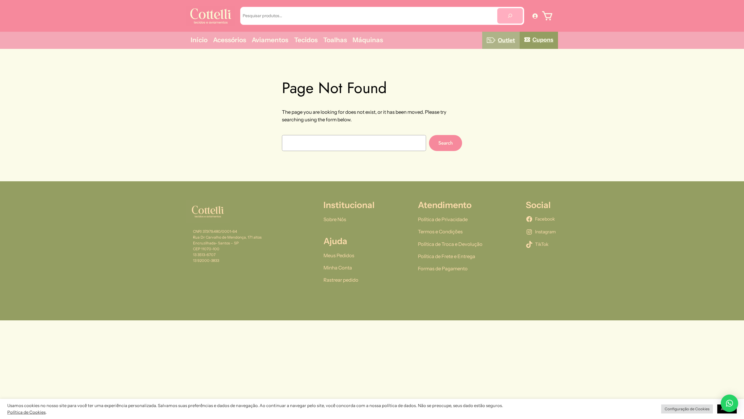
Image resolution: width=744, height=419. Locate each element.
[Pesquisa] (510, 16)
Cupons (542, 39)
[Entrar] (535, 16)
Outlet (506, 40)
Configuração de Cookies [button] (687, 408)
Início (199, 40)
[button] (729, 403)
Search (445, 142)
